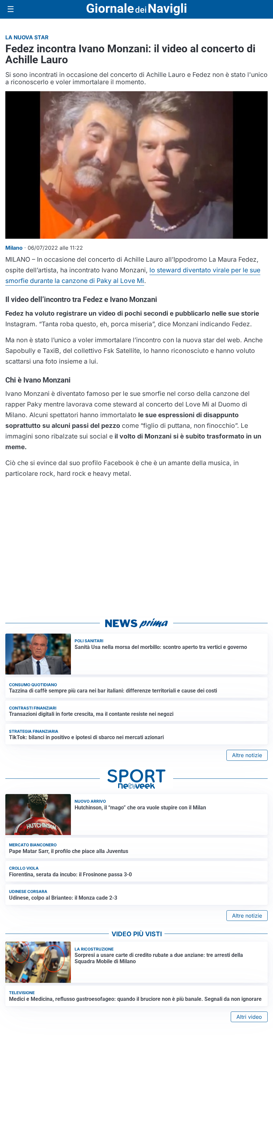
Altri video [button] (249, 1016)
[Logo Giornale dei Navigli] (136, 9)
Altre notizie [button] (247, 755)
